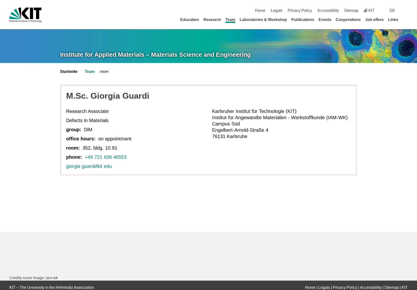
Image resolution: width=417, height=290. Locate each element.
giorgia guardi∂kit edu (89, 166)
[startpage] (406, 19)
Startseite (68, 71)
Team (230, 20)
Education (189, 20)
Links (393, 20)
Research (212, 20)
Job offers (374, 20)
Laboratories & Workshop (263, 20)
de (392, 10)
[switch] (406, 10)
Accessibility (328, 10)
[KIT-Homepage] (25, 14)
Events (325, 20)
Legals (276, 10)
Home (260, 10)
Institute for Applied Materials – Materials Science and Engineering (155, 54)
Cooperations (348, 20)
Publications (302, 20)
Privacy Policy (300, 10)
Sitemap (351, 10)
